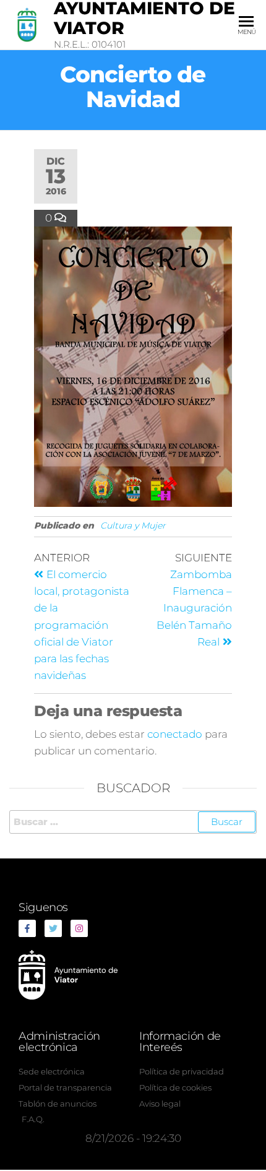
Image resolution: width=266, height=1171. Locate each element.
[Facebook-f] (27, 928)
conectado (174, 734)
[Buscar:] (133, 822)
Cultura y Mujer (133, 525)
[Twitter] (53, 928)
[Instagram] (79, 928)
